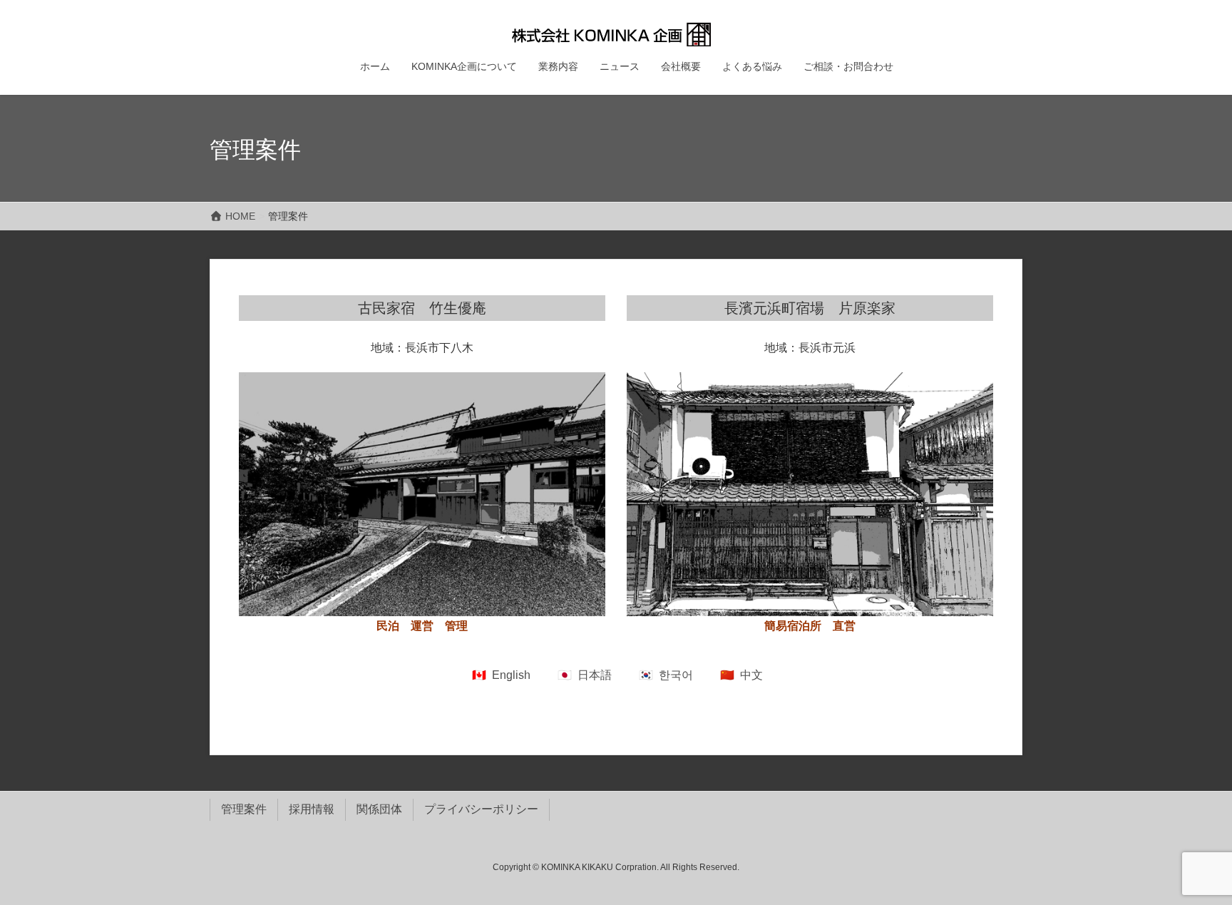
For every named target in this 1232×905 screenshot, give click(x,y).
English (511, 675)
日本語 (595, 675)
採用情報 (311, 809)
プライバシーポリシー (481, 809)
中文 (751, 675)
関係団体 (379, 809)
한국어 (676, 675)
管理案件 (244, 809)
